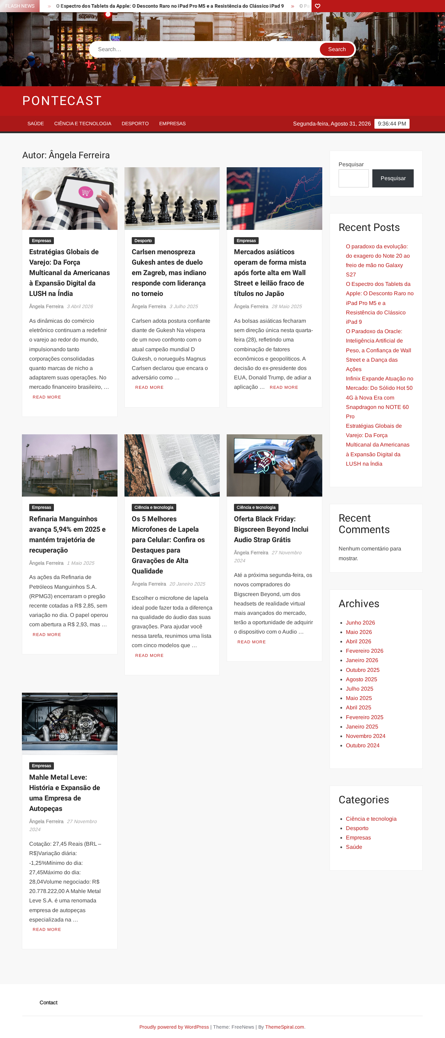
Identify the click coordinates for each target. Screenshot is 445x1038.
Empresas (172, 123)
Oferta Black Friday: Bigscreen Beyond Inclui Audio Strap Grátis (271, 529)
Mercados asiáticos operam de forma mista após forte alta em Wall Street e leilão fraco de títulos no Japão (270, 273)
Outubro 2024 (363, 745)
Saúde (35, 123)
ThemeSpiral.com (284, 1027)
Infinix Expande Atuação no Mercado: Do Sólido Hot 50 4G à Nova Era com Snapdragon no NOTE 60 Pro (379, 397)
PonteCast (62, 101)
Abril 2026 (358, 641)
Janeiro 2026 (362, 660)
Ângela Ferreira (46, 306)
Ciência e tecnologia (82, 123)
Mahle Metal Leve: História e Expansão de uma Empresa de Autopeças (64, 793)
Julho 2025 (359, 689)
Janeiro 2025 (362, 727)
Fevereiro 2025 (364, 717)
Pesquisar (351, 164)
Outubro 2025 (363, 670)
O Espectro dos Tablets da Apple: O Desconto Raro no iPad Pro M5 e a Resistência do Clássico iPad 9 (148, 6)
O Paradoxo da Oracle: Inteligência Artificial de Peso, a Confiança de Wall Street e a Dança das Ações (378, 350)
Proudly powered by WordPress (174, 1027)
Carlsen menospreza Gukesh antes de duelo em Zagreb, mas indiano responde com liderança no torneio (169, 273)
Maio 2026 (359, 632)
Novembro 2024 (366, 736)
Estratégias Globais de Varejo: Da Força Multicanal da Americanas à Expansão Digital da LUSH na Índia (69, 273)
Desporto (135, 123)
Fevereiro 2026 (364, 651)
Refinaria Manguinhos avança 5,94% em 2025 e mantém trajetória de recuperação (67, 534)
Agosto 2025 (361, 679)
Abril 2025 (358, 707)
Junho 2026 (360, 623)
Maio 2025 (359, 698)
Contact (48, 1002)
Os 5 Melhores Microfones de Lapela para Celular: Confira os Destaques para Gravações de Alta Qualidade (168, 545)
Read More (47, 397)
